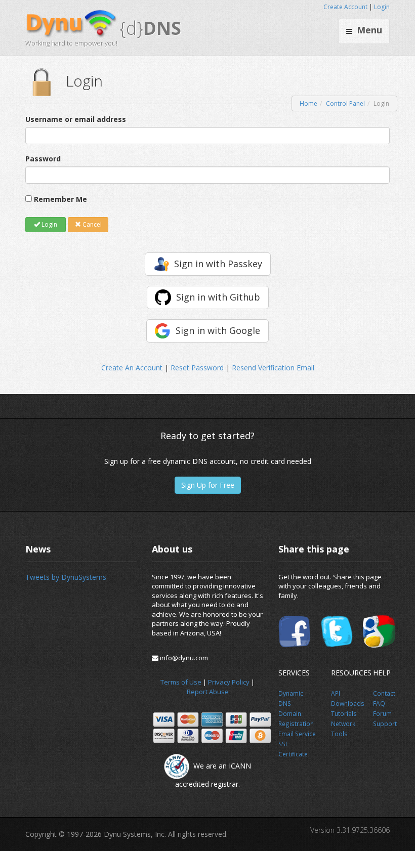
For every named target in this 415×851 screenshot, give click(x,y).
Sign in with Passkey (218, 264)
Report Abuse (208, 691)
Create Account (345, 7)
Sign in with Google (218, 330)
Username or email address (75, 119)
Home (308, 103)
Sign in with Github (218, 297)
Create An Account (131, 367)
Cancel (91, 224)
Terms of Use (180, 682)
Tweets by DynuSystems (65, 577)
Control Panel (345, 103)
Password (43, 158)
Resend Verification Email (273, 367)
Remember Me (60, 199)
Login (382, 7)
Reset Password (197, 367)
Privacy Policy (229, 682)
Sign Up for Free (207, 485)
